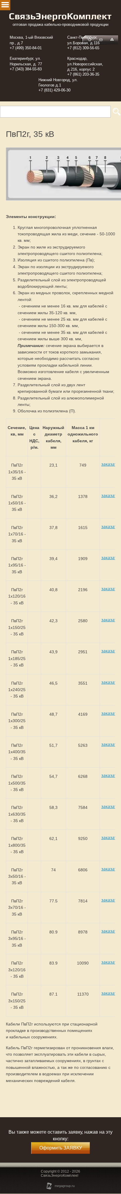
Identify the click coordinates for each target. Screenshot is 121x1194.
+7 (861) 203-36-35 (83, 74)
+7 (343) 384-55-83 (26, 69)
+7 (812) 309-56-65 (83, 48)
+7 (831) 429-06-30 (54, 90)
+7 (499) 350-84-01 (26, 48)
